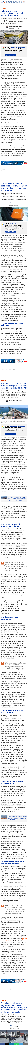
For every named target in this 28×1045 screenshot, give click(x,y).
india (14, 989)
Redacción (15, 203)
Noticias (3, 8)
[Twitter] (7, 1044)
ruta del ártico (5, 989)
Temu (3, 369)
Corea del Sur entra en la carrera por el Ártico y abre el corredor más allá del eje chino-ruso (17, 818)
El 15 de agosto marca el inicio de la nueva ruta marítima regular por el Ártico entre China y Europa (17, 498)
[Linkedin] (11, 1044)
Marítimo (3, 380)
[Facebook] (2, 1044)
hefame (4, 169)
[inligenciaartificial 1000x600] (4, 499)
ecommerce (12, 369)
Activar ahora (10, 55)
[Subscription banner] (14, 364)
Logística (3, 181)
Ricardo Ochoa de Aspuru (15, 26)
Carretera (3, 1000)
